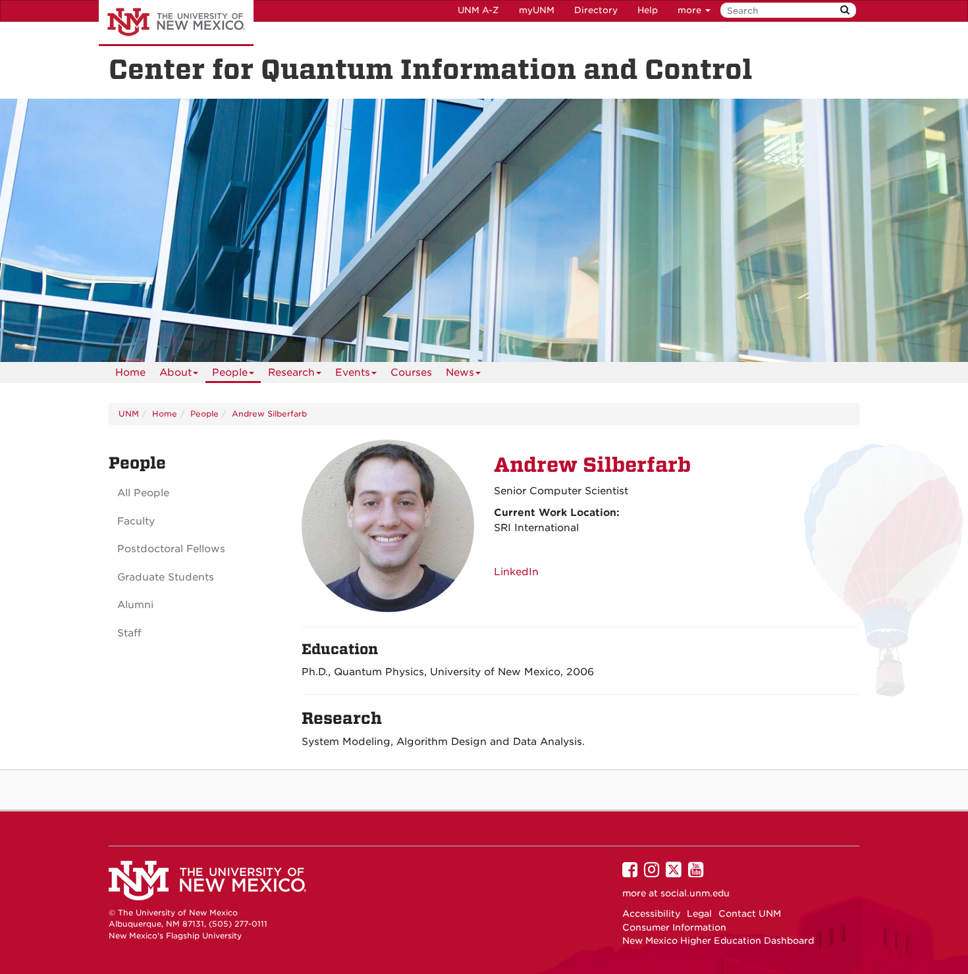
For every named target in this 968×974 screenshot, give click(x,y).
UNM (129, 414)
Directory (596, 10)
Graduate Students (165, 577)
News (460, 372)
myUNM (536, 10)
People (230, 372)
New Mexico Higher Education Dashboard (718, 940)
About (175, 372)
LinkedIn (516, 572)
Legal (699, 913)
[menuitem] (130, 372)
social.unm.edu (695, 893)
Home (130, 372)
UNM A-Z (478, 10)
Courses (411, 372)
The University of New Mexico (176, 23)
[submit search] (844, 10)
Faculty (136, 521)
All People (143, 493)
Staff (129, 633)
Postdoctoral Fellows (171, 549)
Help (647, 10)
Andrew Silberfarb (269, 414)
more (691, 10)
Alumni (135, 605)
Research (291, 372)
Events (352, 372)
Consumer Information (674, 927)
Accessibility (651, 913)
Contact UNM (749, 913)
